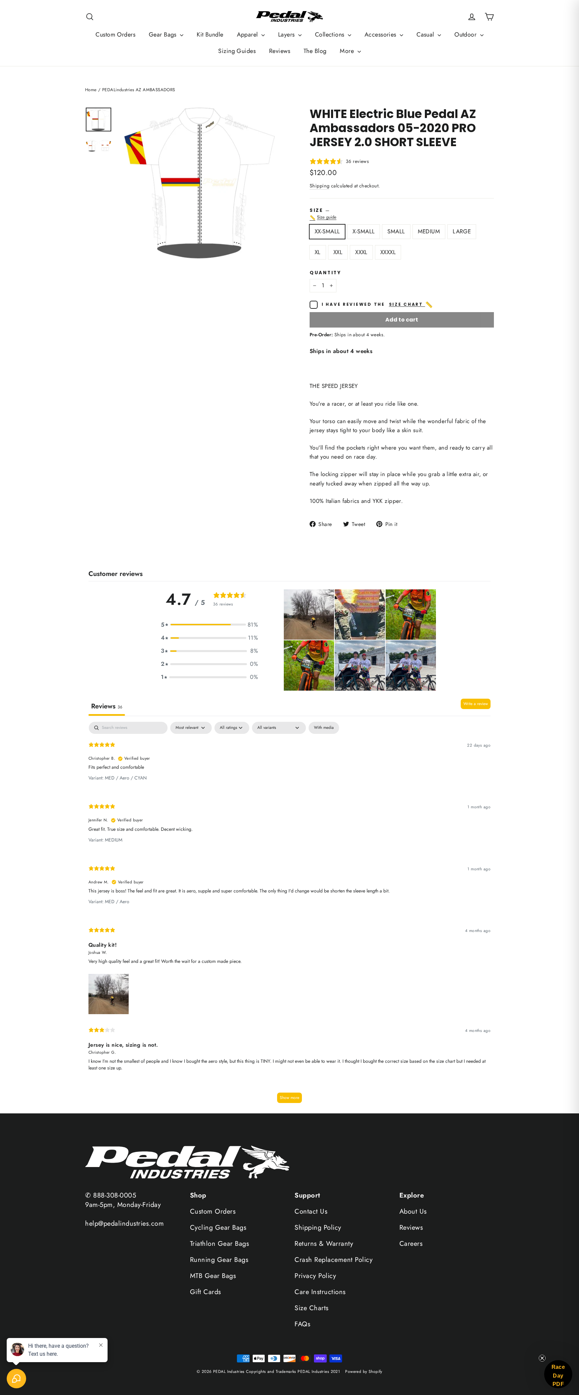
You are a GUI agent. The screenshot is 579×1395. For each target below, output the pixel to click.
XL (318, 252)
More (348, 51)
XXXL (361, 252)
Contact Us (311, 1211)
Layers (287, 34)
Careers (411, 1243)
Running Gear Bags (219, 1260)
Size (402, 214)
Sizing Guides (237, 51)
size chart (411, 305)
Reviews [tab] (106, 706)
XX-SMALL (327, 231)
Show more (289, 1098)
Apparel (248, 34)
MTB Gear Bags (213, 1276)
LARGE (462, 231)
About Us (413, 1211)
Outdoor (466, 34)
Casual (426, 34)
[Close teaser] (542, 1358)
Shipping (319, 185)
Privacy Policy (315, 1276)
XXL (337, 252)
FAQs (302, 1324)
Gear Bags (163, 34)
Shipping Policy (318, 1227)
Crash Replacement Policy (334, 1260)
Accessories (381, 34)
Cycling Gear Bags (218, 1227)
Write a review (475, 704)
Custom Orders (115, 34)
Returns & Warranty (324, 1243)
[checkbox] (324, 728)
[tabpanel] (289, 915)
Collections (330, 34)
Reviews (279, 51)
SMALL (396, 231)
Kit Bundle (210, 34)
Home (91, 89)
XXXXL (388, 252)
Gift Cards (205, 1292)
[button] (209, 624)
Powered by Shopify (363, 1372)
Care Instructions (320, 1292)
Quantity (325, 273)
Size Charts (312, 1308)
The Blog (315, 51)
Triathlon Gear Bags (219, 1243)
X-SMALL (363, 231)
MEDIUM (429, 231)
